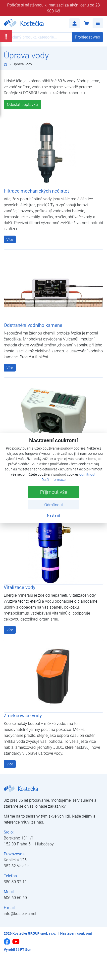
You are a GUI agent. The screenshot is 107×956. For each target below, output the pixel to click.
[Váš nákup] (86, 23)
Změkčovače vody (23, 715)
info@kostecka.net (20, 913)
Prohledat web (87, 37)
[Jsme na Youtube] (16, 944)
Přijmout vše (53, 492)
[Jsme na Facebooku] (7, 943)
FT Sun (25, 949)
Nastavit (53, 515)
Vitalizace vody (19, 587)
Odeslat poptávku (22, 104)
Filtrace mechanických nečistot (36, 191)
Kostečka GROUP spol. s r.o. (34, 933)
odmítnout (87, 474)
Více (9, 239)
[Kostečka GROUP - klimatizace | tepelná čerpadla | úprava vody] (5, 64)
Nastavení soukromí (76, 933)
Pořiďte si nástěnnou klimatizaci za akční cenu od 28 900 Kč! (53, 8)
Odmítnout (53, 504)
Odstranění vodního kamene (33, 325)
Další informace (53, 479)
